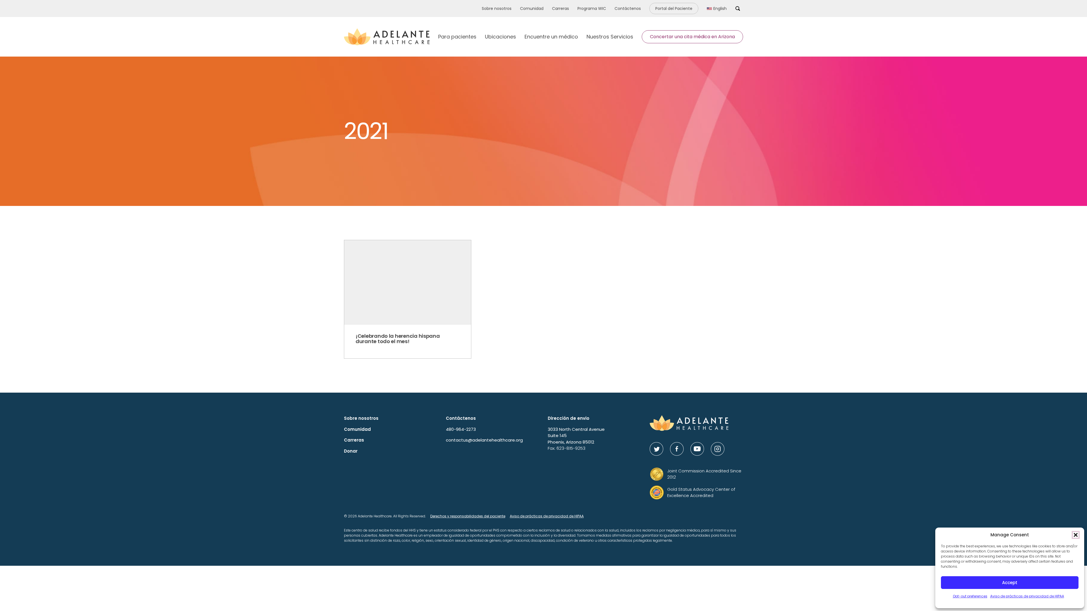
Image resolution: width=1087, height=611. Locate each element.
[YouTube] (697, 449)
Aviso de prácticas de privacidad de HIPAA (1027, 596)
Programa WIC (591, 8)
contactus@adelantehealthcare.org (484, 440)
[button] (1076, 535)
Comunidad (532, 8)
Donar (351, 451)
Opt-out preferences (970, 596)
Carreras (560, 8)
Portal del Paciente (673, 8)
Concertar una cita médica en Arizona (692, 36)
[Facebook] (677, 449)
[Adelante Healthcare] (387, 36)
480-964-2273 (461, 429)
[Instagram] (717, 449)
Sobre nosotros (497, 8)
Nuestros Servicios (610, 36)
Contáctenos (628, 8)
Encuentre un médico (551, 36)
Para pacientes (457, 36)
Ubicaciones (500, 36)
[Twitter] (656, 449)
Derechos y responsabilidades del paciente (467, 516)
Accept (1009, 583)
